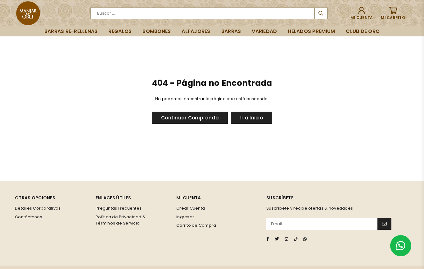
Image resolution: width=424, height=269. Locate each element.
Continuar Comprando (190, 117)
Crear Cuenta (190, 208)
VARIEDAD (264, 31)
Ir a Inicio (251, 117)
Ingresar (185, 217)
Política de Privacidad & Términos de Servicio (121, 220)
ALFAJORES (196, 31)
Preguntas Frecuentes (119, 208)
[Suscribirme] (384, 224)
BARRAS (231, 31)
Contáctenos (28, 217)
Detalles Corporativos (38, 208)
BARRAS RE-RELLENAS (71, 31)
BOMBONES (156, 31)
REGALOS (120, 31)
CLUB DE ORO (363, 31)
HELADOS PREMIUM (311, 31)
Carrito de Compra (196, 225)
